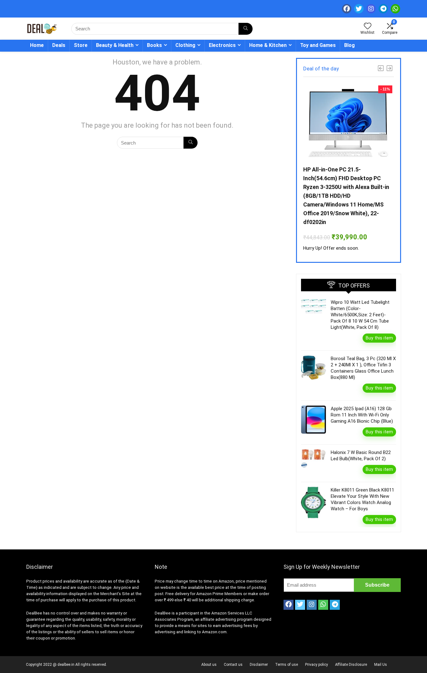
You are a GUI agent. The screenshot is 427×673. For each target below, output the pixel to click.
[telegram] (383, 8)
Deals (58, 45)
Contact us (233, 664)
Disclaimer (259, 664)
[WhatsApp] (395, 8)
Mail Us (380, 664)
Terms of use (286, 664)
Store (81, 45)
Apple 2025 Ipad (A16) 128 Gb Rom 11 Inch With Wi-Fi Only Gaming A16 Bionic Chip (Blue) (362, 415)
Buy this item (379, 337)
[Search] (246, 29)
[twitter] (359, 8)
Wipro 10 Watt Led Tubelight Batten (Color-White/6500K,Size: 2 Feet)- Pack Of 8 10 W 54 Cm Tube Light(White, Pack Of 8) (360, 314)
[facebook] (346, 8)
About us (209, 664)
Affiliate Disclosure (351, 664)
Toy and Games (318, 45)
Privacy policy (316, 664)
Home (37, 45)
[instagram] (371, 8)
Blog (349, 45)
